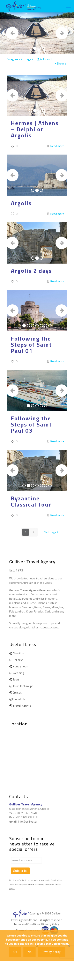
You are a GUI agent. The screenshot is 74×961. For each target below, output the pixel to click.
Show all (62, 63)
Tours (16, 679)
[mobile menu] (68, 6)
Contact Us (18, 699)
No (29, 951)
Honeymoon (20, 666)
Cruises (17, 692)
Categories (13, 59)
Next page (50, 532)
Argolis (21, 203)
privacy (47, 884)
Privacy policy (51, 951)
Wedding (18, 673)
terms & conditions (36, 884)
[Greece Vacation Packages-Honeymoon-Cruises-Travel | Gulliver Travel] (23, 6)
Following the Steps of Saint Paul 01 (31, 344)
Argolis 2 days (31, 270)
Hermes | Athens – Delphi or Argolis (35, 129)
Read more (57, 146)
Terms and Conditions (27, 924)
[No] (69, 946)
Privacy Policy (50, 924)
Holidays (18, 660)
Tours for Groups (23, 686)
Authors (45, 59)
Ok (15, 951)
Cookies (21, 930)
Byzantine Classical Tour (31, 501)
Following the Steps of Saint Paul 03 (31, 424)
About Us (18, 653)
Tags (28, 59)
